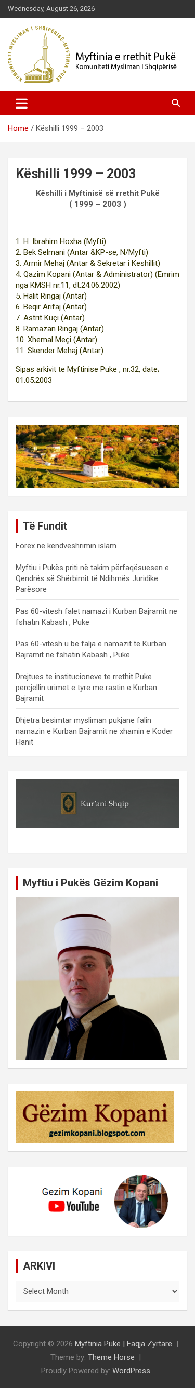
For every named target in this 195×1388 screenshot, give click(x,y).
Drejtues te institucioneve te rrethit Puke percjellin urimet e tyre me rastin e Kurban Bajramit (86, 687)
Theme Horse (111, 1357)
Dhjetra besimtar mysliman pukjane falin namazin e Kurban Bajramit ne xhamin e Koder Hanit (94, 731)
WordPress (131, 1371)
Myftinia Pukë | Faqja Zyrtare (123, 1344)
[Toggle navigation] (21, 103)
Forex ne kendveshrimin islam (66, 545)
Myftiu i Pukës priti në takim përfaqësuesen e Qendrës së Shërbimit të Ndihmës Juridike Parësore (92, 578)
